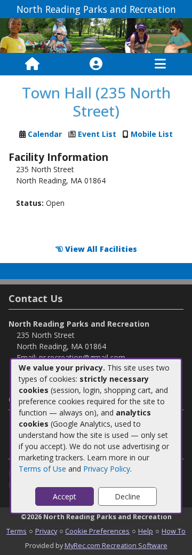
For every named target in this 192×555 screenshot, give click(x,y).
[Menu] (160, 64)
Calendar (45, 134)
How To (174, 531)
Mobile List (152, 134)
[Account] (96, 64)
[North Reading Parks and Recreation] (96, 34)
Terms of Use (42, 469)
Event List (97, 134)
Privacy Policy (106, 469)
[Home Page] (32, 64)
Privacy (46, 531)
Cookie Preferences (97, 531)
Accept (64, 496)
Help (145, 531)
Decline (127, 496)
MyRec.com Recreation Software (116, 545)
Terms (16, 531)
